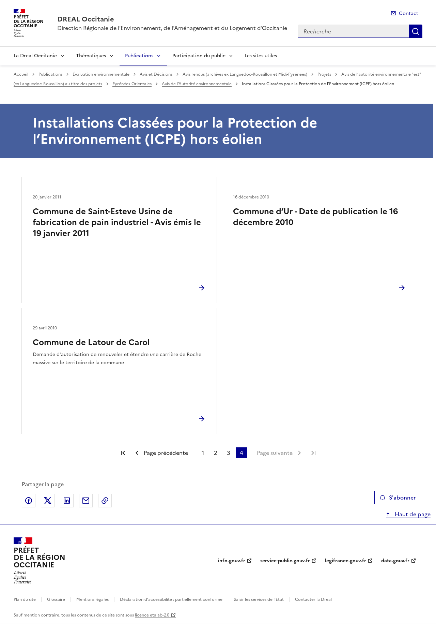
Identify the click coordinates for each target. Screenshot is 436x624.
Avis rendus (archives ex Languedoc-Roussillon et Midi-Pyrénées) (245, 74)
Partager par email (86, 500)
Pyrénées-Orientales (132, 84)
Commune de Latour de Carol (91, 342)
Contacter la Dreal (313, 599)
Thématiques (91, 55)
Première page (123, 452)
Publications (139, 55)
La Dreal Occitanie (35, 55)
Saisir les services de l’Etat (259, 599)
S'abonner (402, 497)
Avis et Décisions (156, 74)
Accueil (21, 74)
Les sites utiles (261, 55)
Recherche (415, 31)
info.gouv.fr (231, 560)
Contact (408, 13)
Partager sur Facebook (28, 500)
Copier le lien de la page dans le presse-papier (105, 500)
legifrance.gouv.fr (345, 560)
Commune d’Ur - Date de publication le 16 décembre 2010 (315, 216)
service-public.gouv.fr (285, 560)
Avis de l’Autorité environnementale (197, 84)
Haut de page (412, 514)
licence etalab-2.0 (152, 615)
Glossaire (56, 599)
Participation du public (198, 55)
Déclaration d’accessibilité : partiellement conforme (171, 599)
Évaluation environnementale (101, 74)
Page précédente (166, 453)
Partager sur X (47, 500)
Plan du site (25, 599)
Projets (324, 74)
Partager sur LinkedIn (67, 500)
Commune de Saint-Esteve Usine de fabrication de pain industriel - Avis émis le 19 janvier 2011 (117, 222)
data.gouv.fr (395, 560)
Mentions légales (92, 599)
